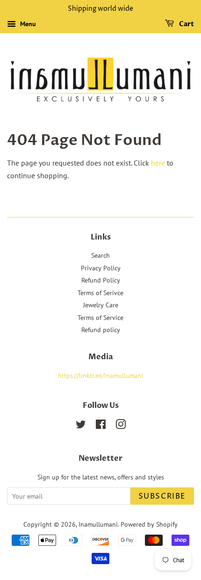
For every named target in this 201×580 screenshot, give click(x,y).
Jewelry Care (100, 305)
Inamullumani (98, 524)
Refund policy (100, 330)
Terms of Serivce (100, 293)
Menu (27, 24)
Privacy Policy (101, 268)
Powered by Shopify (149, 524)
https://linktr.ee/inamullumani (101, 375)
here (158, 162)
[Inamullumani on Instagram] (120, 426)
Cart (186, 24)
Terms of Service (100, 317)
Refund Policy (100, 280)
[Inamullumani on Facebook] (100, 426)
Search (100, 255)
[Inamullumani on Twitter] (81, 426)
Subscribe (162, 496)
